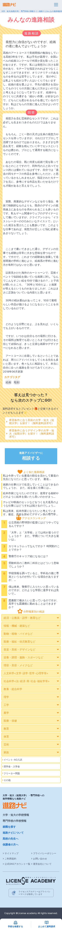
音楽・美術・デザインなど (19, 649)
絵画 (8, 382)
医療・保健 (10, 720)
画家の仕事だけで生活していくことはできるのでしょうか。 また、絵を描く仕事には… (31, 486)
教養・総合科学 (13, 689)
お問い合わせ (40, 858)
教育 (6, 728)
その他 (7, 780)
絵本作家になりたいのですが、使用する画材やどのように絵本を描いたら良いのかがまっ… (31, 495)
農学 (6, 712)
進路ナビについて (13, 832)
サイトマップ (12, 853)
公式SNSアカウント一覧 (17, 863)
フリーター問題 (12, 773)
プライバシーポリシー (44, 853)
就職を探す (9, 826)
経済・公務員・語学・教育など (22, 617)
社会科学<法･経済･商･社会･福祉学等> (27, 681)
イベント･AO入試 (13, 759)
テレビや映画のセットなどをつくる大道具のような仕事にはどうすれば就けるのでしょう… (31, 503)
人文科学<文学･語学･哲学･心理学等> (26, 673)
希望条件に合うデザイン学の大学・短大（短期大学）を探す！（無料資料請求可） (31, 433)
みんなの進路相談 (53, 11)
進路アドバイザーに (31, 456)
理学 (6, 697)
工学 (6, 704)
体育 (6, 736)
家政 (6, 752)
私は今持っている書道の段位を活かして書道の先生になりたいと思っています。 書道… (31, 477)
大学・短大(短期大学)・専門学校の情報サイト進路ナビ (23, 11)
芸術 (6, 744)
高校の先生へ (11, 838)
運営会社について (42, 863)
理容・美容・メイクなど (18, 665)
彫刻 (16, 382)
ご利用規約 (10, 858)
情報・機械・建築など (17, 625)
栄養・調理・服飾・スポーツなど (23, 657)
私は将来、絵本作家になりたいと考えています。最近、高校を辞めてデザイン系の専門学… (30, 512)
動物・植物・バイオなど (18, 633)
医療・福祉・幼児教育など (19, 641)
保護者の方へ (11, 844)
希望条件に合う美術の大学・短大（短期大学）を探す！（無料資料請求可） (31, 421)
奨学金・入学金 (12, 766)
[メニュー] (56, 4)
